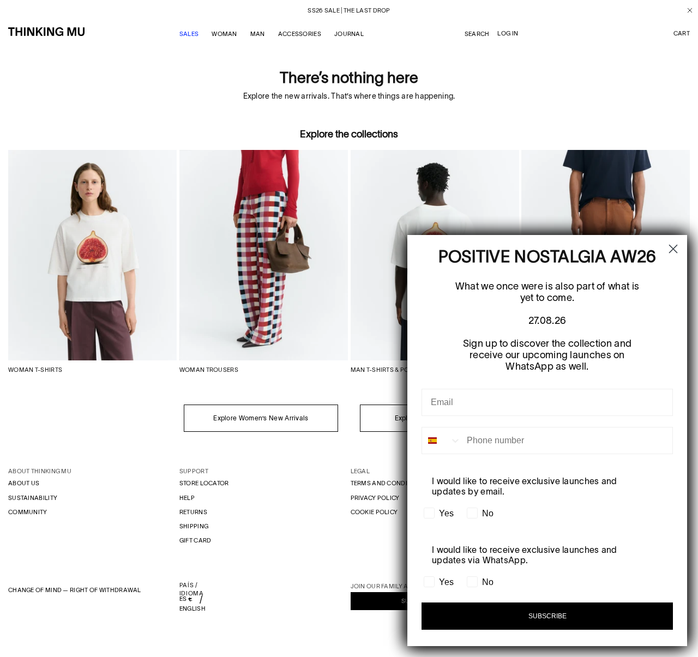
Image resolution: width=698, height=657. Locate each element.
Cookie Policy (374, 512)
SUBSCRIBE (547, 616)
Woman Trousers (208, 369)
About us (23, 483)
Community (27, 512)
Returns (193, 512)
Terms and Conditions (388, 483)
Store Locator (204, 483)
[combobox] (441, 440)
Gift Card (195, 540)
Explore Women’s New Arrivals (260, 417)
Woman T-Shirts (35, 369)
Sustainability (32, 498)
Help (187, 498)
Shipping (193, 526)
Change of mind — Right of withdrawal (74, 590)
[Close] (686, 10)
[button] (681, 33)
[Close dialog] (673, 248)
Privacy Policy (375, 498)
